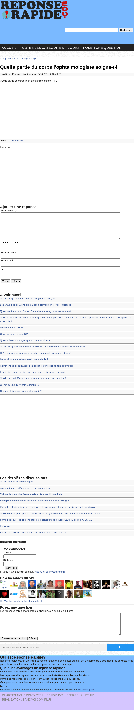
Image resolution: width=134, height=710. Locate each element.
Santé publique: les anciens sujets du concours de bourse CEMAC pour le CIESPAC (46, 519)
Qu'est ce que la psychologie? (16, 481)
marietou (17, 140)
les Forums (54, 695)
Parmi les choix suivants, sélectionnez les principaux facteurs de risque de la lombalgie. (48, 507)
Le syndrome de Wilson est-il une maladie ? (24, 359)
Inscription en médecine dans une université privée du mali (32, 372)
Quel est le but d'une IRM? (14, 334)
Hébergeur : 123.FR (79, 695)
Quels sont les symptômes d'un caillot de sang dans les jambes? (35, 311)
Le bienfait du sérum (11, 327)
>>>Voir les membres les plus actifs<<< (21, 601)
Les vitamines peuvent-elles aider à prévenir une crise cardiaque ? (36, 304)
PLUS (48, 699)
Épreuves (5, 526)
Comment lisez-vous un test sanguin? (21, 391)
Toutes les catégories (42, 48)
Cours (73, 48)
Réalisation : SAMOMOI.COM (22, 699)
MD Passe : (9, 560)
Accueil (9, 48)
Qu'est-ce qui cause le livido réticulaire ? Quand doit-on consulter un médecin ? (44, 346)
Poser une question (102, 48)
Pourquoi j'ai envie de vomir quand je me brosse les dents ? (33, 532)
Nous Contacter (30, 695)
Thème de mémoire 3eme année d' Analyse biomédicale (31, 494)
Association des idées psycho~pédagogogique (25, 488)
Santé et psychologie (25, 58)
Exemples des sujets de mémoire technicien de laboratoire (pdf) (35, 500)
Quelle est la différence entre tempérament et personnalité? (33, 378)
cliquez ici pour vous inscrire (49, 571)
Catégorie (5, 58)
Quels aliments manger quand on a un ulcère (25, 340)
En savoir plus (86, 689)
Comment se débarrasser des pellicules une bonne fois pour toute (36, 366)
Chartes (9, 695)
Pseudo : (9, 552)
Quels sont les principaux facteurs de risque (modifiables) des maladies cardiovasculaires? (50, 513)
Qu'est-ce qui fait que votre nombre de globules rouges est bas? (35, 353)
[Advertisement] (67, 110)
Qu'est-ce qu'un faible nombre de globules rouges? (28, 298)
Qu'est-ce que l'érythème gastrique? (20, 385)
